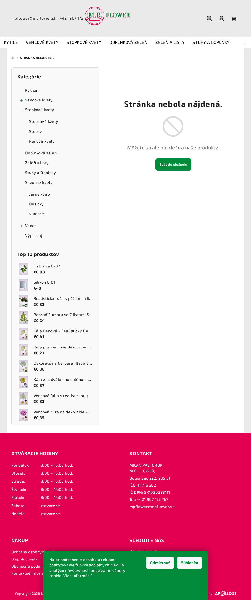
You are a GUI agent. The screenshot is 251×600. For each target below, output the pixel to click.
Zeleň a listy (37, 162)
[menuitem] (11, 42)
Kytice (31, 90)
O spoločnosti (24, 559)
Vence (31, 225)
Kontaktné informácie (31, 573)
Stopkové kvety (39, 109)
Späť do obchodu (173, 164)
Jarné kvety (40, 194)
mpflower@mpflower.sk (33, 18)
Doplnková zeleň (41, 152)
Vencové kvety (39, 99)
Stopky (35, 131)
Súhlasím (189, 562)
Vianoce (36, 213)
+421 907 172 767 (75, 18)
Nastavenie (64, 588)
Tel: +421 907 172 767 (148, 499)
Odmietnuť (160, 562)
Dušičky (36, 203)
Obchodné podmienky (31, 566)
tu (95, 575)
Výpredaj (33, 235)
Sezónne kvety (39, 182)
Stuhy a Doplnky (40, 172)
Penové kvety (42, 141)
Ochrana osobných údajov (35, 551)
